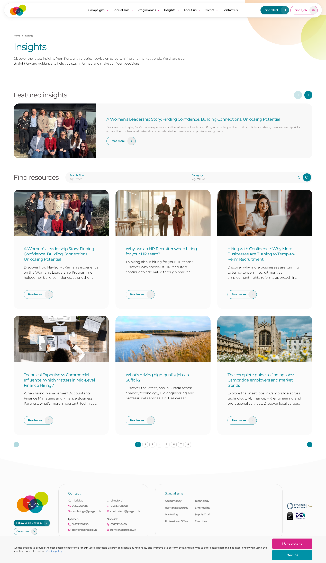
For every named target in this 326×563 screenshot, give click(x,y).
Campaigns (96, 10)
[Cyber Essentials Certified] (290, 516)
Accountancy (173, 501)
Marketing (171, 514)
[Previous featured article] (298, 95)
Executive (201, 521)
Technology (202, 501)
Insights (169, 10)
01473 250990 (80, 524)
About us (190, 10)
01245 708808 (119, 505)
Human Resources (176, 507)
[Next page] (309, 444)
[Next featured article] (308, 95)
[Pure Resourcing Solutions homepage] (47, 10)
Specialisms (121, 10)
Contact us (230, 10)
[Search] (307, 177)
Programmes (147, 10)
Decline (292, 555)
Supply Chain (203, 514)
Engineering (202, 507)
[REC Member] (300, 516)
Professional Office (176, 521)
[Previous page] (16, 444)
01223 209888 (80, 505)
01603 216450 (119, 524)
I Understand (292, 543)
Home (17, 35)
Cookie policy (54, 551)
